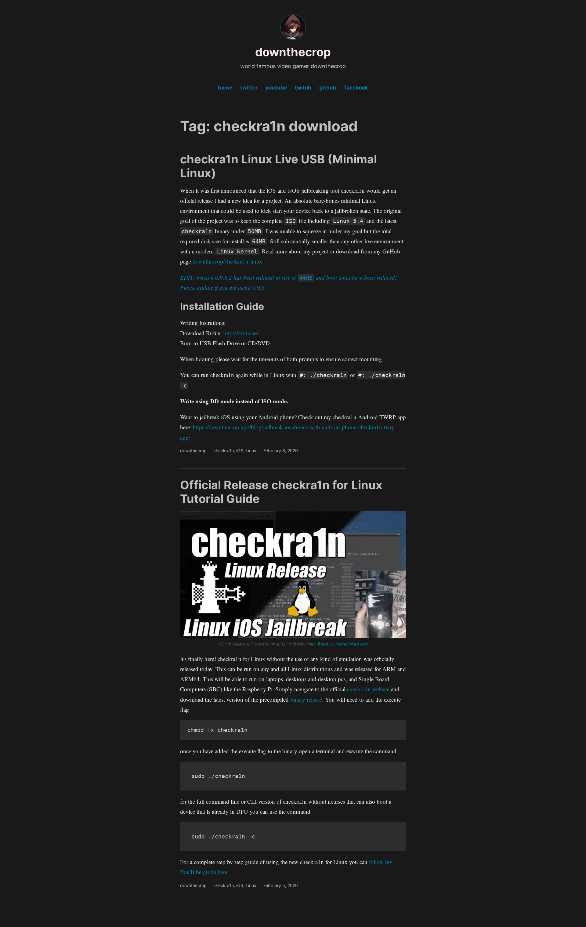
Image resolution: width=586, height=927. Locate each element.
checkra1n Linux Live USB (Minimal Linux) (278, 166)
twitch (303, 88)
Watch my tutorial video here (342, 644)
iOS (239, 450)
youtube (276, 88)
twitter (249, 88)
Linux (251, 450)
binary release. (307, 699)
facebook (356, 88)
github (327, 88)
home (225, 88)
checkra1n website (368, 689)
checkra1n (223, 450)
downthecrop (293, 52)
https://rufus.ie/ (240, 333)
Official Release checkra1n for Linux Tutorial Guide (281, 492)
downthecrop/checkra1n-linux (227, 261)
